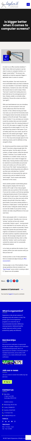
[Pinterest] (14, 281)
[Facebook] (8, 281)
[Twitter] (11, 281)
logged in (11, 294)
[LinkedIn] (17, 281)
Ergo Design (6, 269)
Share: (3, 281)
